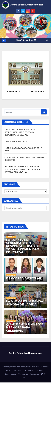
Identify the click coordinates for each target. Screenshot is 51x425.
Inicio (8, 370)
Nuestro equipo (10, 374)
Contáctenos (23, 374)
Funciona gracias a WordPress (13, 367)
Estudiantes (28, 370)
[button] (47, 40)
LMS (43, 374)
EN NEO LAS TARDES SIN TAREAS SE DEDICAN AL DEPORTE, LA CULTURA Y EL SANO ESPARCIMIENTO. (23, 169)
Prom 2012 (14, 91)
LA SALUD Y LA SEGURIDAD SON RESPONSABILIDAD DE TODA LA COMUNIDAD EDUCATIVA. (19, 132)
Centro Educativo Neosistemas (25, 353)
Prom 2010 (37, 91)
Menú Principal (25, 40)
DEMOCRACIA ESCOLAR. (16, 141)
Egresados (39, 370)
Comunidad (11, 236)
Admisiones (34, 374)
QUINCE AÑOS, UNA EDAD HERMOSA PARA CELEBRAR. (25, 327)
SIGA (25, 378)
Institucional (17, 370)
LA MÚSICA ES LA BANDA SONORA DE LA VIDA (24, 302)
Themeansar (44, 367)
